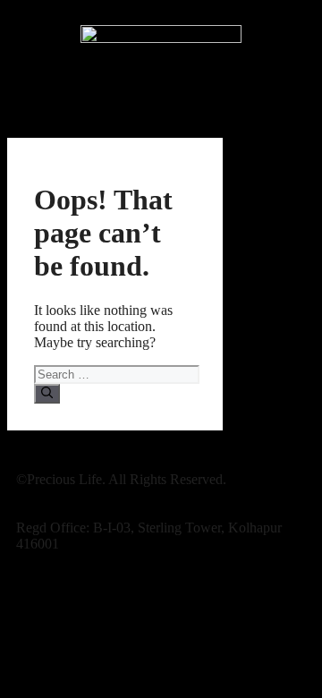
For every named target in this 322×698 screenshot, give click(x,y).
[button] (161, 105)
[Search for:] (116, 373)
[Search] (47, 394)
